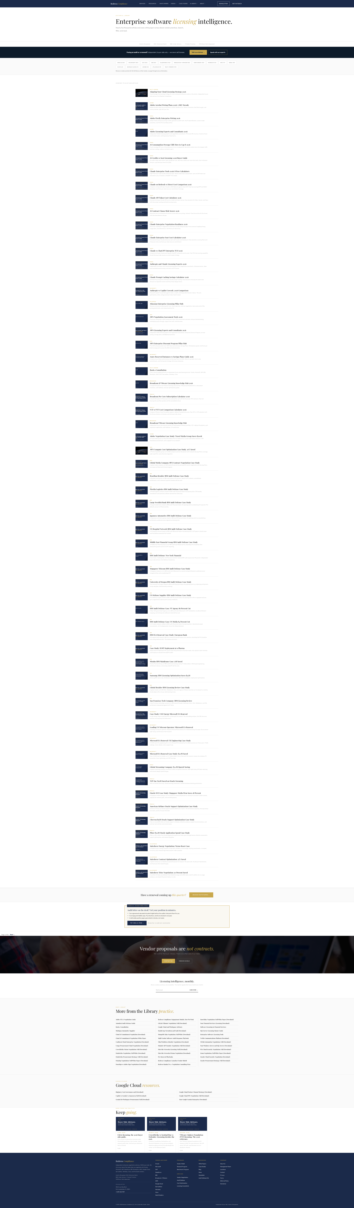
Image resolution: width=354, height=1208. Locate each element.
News (200, 1172)
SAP (156, 1169)
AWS (156, 1181)
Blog (200, 1169)
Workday (157, 1189)
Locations (223, 1169)
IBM (156, 1175)
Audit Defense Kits (204, 1178)
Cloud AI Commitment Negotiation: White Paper (131, 1038)
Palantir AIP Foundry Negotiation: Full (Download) (174, 1046)
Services (142, 5)
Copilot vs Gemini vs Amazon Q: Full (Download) (131, 1096)
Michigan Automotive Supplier (125, 1031)
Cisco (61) (120, 67)
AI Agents (194, 5)
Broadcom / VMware (161, 1178)
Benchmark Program (183, 1169)
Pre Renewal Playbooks (165, 1057)
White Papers (164, 3)
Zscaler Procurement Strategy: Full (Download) (215, 1061)
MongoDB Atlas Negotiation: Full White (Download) (174, 1034)
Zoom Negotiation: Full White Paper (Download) (215, 1053)
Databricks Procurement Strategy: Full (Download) (132, 1057)
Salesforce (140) (165, 62)
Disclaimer (223, 1184)
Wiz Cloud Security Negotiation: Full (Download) (215, 1049)
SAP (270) (145, 62)
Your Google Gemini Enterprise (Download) (193, 1099)
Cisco (156, 1192)
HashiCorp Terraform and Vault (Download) (172, 1031)
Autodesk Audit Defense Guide (125, 1023)
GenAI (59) (232, 62)
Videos (174, 5)
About (202, 5)
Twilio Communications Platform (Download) (214, 1038)
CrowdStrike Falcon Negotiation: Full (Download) (131, 1049)
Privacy (222, 1175)
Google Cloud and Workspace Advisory (170, 1027)
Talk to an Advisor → (198, 52)
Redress (119, 3)
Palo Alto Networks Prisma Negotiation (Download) (174, 1053)
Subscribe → (194, 990)
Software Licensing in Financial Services (213, 1027)
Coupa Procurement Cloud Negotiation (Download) (132, 1046)
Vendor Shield (184, 961)
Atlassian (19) (157, 67)
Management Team (225, 1166)
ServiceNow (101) (199, 62)
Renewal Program (182, 1166)
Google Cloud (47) (133, 67)
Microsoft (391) (133, 62)
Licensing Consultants (183, 1186)
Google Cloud (159, 1184)
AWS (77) (222, 62)
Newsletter (223, 3)
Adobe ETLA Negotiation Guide (126, 1019)
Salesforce (158, 1172)
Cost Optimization (182, 1183)
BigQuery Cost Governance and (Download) (129, 1092)
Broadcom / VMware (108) (182, 62)
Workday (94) (212, 62)
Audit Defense (181, 1180)
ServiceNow (158, 1186)
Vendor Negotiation (182, 1177)
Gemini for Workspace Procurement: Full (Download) (132, 1099)
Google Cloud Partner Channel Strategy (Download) (195, 1092)
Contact (222, 1172)
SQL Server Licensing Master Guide (211, 1031)
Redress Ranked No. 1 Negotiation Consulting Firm (174, 1064)
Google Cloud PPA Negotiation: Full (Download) (194, 1096)
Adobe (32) (145, 67)
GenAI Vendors (159, 1195)
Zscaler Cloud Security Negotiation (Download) (215, 1057)
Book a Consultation (122, 1027)
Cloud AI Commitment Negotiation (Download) (130, 1034)
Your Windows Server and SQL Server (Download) (216, 1046)
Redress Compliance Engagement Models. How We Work (176, 1019)
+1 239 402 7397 (120, 1192)
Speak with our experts (217, 52)
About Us (222, 1164)
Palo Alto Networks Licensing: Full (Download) (172, 1049)
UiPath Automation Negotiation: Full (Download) (215, 1042)
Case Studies (183, 3)
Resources (153, 5)
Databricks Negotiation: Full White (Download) (130, 1053)
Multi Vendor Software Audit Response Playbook (173, 1038)
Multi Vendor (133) (170, 67)
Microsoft (158, 1166)
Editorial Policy (224, 1181)
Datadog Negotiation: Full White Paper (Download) (132, 1061)
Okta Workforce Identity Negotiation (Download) (173, 1042)
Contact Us (168, 961)
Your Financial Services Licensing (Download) (214, 1023)
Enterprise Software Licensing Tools (211, 1034)
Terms (222, 1178)
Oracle (157, 1164)
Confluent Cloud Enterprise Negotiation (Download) (132, 1042)
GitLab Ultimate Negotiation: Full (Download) (172, 1023)
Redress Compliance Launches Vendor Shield (172, 1061)
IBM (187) (153, 62)
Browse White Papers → (201, 895)
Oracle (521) (121, 62)
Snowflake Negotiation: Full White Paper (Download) (217, 1019)
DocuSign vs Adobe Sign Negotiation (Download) (131, 1064)
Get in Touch (237, 3)
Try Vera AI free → (137, 923)
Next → (12, 934)
